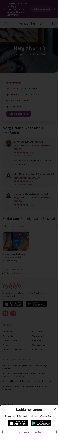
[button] (55, 409)
